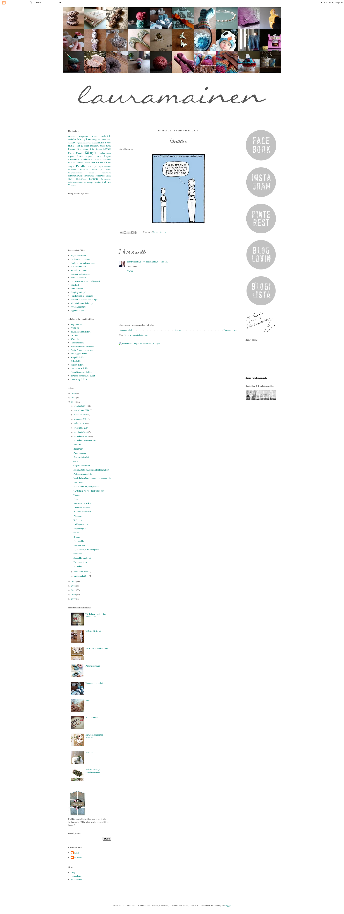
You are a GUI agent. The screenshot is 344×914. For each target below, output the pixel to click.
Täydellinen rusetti (78, 255)
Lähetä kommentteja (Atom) (135, 335)
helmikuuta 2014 (81, 571)
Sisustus (93, 178)
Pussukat (84, 169)
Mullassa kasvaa (83, 162)
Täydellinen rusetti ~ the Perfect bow (88, 490)
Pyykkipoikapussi (78, 310)
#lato (75, 498)
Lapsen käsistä (75, 156)
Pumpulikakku (79, 452)
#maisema (77, 553)
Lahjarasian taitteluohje (80, 259)
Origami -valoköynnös (80, 273)
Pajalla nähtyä (86, 166)
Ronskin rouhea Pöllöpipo (82, 295)
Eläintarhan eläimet (90, 142)
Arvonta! (89, 751)
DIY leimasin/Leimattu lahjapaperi (85, 281)
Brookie (74, 335)
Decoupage (77, 142)
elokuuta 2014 (80, 423)
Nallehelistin (78, 519)
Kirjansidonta (82, 148)
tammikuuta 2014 (81, 575)
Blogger (227, 905)
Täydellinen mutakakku (80, 331)
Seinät (108, 175)
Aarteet (71, 136)
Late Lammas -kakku (80, 368)
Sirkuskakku (76, 360)
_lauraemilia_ (79, 540)
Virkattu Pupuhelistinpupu (82, 303)
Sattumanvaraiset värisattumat (81, 175)
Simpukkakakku (78, 357)
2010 (73, 594)
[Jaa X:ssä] (128, 232)
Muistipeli (75, 284)
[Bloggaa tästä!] (125, 232)
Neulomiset (97, 162)
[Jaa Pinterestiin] (135, 232)
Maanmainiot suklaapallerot (82, 346)
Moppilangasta (79, 528)
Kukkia (79, 153)
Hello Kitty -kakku (79, 379)
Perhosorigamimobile (82, 473)
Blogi (73, 872)
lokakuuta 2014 (80, 414)
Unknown (78, 857)
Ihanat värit (78, 448)
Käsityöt (90, 152)
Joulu (102, 145)
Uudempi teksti (126, 329)
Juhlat (108, 145)
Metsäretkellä (79, 545)
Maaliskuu (77, 566)
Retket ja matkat (101, 169)
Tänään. (76, 494)
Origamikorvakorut (81, 465)
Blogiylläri (96, 139)
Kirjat (92, 149)
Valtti (87, 700)
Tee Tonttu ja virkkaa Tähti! (97, 648)
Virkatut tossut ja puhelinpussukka (92, 770)
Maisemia (107, 159)
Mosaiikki (71, 163)
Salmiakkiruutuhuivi (79, 270)
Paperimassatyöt (105, 166)
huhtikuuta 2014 (81, 432)
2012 (73, 585)
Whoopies (75, 339)
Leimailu (97, 159)
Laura (76, 852)
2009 (73, 598)
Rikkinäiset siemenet (82, 511)
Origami (71, 166)
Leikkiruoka (86, 159)
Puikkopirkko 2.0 (78, 266)
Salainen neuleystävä (100, 172)
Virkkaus (106, 182)
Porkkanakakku (77, 342)
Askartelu (106, 136)
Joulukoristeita (77, 288)
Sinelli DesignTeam (77, 179)
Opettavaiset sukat (81, 456)
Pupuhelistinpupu (92, 665)
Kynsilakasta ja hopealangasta (86, 549)
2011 (73, 590)
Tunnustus (82, 182)
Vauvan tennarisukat (82, 503)
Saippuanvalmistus (75, 172)
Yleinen (163, 232)
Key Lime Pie (76, 324)
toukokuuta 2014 (81, 427)
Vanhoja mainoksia (94, 182)
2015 (73, 397)
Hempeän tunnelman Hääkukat (94, 736)
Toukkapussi (78, 482)
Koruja (71, 153)
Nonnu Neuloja (134, 261)
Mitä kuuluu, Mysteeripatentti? (86, 486)
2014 (73, 401)
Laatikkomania (105, 153)
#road (75, 461)
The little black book (82, 507)
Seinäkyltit (99, 175)
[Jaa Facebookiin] (132, 232)
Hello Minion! (91, 717)
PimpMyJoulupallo (79, 292)
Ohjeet (107, 162)
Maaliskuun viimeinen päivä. (85, 440)
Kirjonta (99, 149)
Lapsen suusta (93, 156)
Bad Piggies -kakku (79, 353)
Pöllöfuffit (75, 328)
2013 (73, 581)
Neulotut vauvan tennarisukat (83, 262)
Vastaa (130, 270)
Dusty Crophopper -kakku (82, 349)
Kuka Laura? (76, 879)
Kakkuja (71, 148)
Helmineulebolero (78, 277)
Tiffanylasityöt (73, 182)
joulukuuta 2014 (81, 405)
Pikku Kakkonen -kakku (81, 371)
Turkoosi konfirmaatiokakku (83, 375)
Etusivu (178, 329)
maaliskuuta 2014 (81, 436)
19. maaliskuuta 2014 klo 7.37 (155, 261)
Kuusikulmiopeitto (79, 306)
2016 (73, 393)
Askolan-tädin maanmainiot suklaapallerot (91, 469)
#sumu (76, 532)
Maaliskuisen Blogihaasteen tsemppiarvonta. (92, 477)
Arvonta (94, 136)
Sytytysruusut (106, 179)
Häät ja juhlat (82, 145)
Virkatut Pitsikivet (93, 631)
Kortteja (107, 148)
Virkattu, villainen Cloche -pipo (84, 299)
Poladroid (72, 169)
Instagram (94, 145)
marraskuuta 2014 (82, 410)
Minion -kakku (77, 364)
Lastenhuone (73, 159)
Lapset (156, 232)
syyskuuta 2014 (81, 418)
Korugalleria (76, 875)
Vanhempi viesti (230, 329)
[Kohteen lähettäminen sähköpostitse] (121, 232)
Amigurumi (83, 136)
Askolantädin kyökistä (79, 139)
